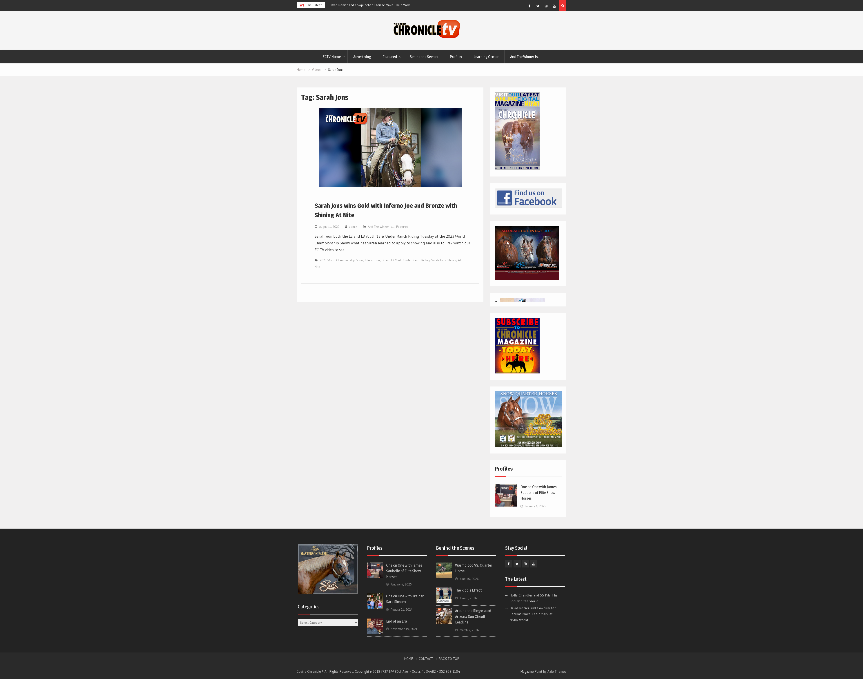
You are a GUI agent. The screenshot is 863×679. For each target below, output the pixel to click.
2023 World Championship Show (341, 260)
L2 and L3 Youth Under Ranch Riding (406, 260)
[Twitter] (537, 6)
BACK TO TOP (449, 659)
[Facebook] (529, 6)
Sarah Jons (438, 260)
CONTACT (426, 659)
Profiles (456, 56)
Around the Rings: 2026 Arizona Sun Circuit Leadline (473, 616)
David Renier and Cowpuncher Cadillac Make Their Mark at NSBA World (533, 614)
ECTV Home (332, 56)
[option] (370, 5)
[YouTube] (554, 6)
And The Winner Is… (525, 56)
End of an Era (396, 621)
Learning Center (486, 56)
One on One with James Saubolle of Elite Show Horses (538, 492)
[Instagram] (546, 6)
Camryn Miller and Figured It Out (352, 5)
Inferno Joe (372, 260)
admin (353, 227)
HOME (408, 659)
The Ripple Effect (468, 590)
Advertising (362, 56)
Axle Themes (556, 671)
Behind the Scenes (423, 56)
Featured (390, 56)
